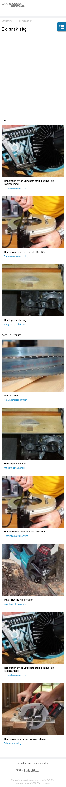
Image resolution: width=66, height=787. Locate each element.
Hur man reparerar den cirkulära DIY (24, 252)
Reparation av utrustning (16, 188)
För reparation (25, 20)
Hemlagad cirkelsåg (15, 320)
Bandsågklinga (12, 395)
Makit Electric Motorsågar (18, 599)
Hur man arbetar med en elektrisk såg (25, 739)
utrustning (7, 20)
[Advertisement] (33, 67)
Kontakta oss (24, 763)
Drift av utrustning (12, 743)
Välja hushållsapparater (15, 399)
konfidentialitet (41, 763)
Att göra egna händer (14, 324)
